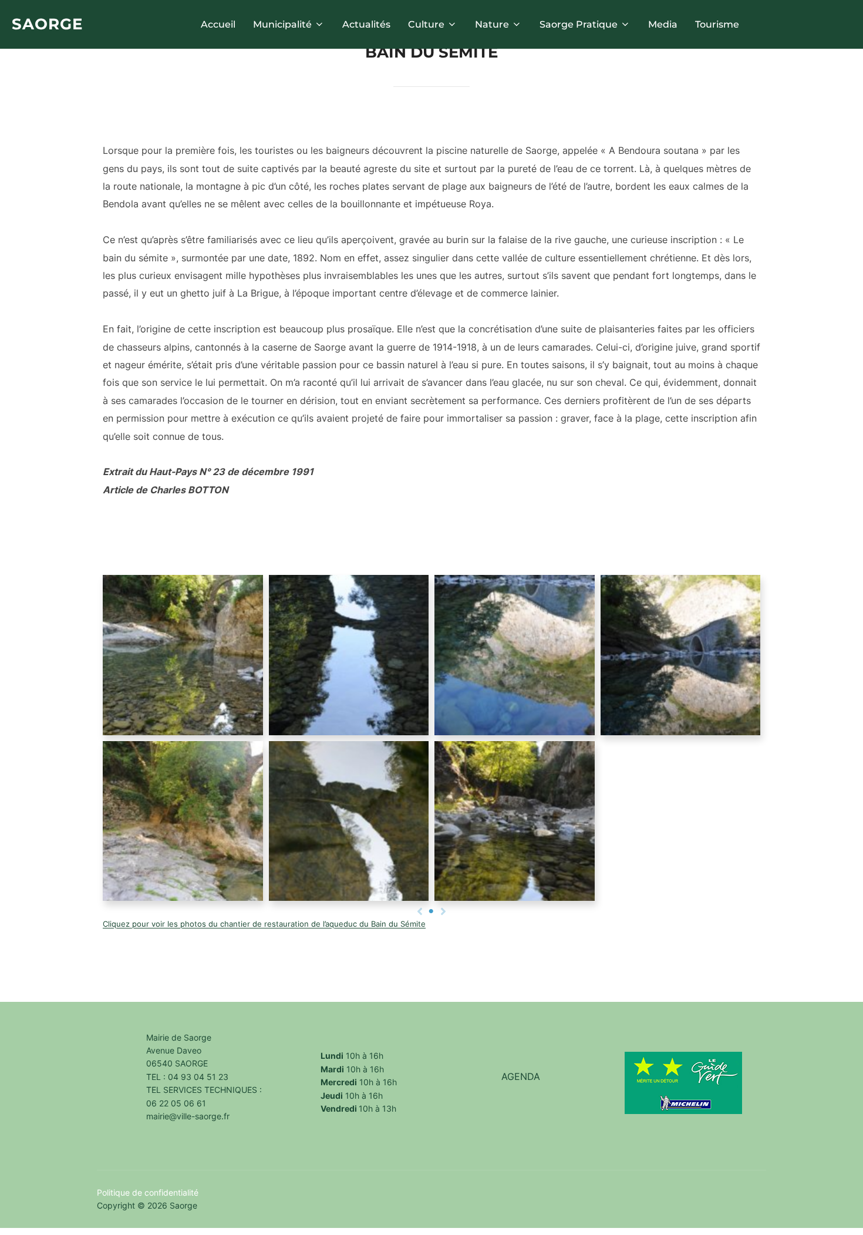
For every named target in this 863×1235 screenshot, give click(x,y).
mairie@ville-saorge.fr (188, 1116)
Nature (492, 24)
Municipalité (282, 24)
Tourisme (717, 24)
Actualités (366, 24)
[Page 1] (431, 911)
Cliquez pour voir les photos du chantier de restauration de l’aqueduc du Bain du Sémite (264, 924)
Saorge (47, 24)
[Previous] (420, 911)
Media (662, 24)
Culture (426, 24)
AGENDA (520, 1076)
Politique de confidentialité (147, 1192)
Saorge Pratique (579, 24)
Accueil (218, 24)
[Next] (443, 911)
